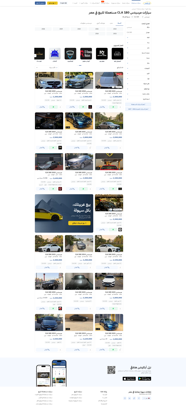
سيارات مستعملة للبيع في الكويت (43, 395)
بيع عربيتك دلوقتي (78, 223)
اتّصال (101, 107)
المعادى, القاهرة (116, 100)
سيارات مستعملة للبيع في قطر (44, 401)
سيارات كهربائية (105, 3)
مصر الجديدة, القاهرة (86, 100)
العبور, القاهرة (117, 301)
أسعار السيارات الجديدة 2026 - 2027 (138, 109)
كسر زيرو (41, 185)
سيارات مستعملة (136, 3)
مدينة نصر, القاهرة (56, 182)
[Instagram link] (124, 398)
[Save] (97, 74)
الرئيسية (105, 395)
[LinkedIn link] (129, 398)
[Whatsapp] (113, 107)
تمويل (45, 185)
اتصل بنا (104, 398)
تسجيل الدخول (40, 3)
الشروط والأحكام (102, 401)
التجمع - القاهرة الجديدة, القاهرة (83, 141)
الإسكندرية (88, 301)
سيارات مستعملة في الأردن (45, 398)
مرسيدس (109, 100)
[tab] (119, 23)
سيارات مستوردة (115, 3)
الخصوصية (104, 404)
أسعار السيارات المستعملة (138, 104)
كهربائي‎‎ (84, 345)
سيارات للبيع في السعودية (75, 401)
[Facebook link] (138, 398)
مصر (146, 398)
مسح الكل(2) (126, 17)
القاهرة (118, 343)
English (62, 3)
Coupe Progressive (116, 103)
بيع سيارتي (51, 3)
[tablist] (79, 23)
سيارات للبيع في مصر (76, 395)
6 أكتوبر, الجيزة (87, 263)
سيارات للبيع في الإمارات (76, 398)
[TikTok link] (134, 398)
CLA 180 (104, 100)
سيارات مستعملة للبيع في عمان (44, 404)
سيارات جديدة (126, 3)
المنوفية (58, 100)
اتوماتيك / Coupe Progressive (54, 185)
